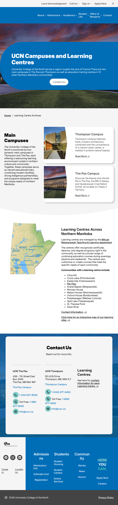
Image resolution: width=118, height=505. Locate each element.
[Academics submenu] (76, 15)
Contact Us (59, 82)
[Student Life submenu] (88, 15)
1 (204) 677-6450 (61, 392)
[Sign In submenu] (91, 3)
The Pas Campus (87, 173)
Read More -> (82, 156)
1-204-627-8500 (28, 395)
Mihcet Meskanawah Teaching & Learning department (86, 241)
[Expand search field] (113, 3)
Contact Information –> (74, 312)
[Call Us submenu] (78, 3)
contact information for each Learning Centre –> (88, 383)
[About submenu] (45, 15)
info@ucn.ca (26, 411)
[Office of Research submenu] (101, 15)
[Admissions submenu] (61, 15)
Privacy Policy (106, 497)
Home (7, 115)
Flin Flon (71, 283)
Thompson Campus (89, 134)
